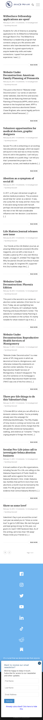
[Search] (31, 4)
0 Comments (20, 23)
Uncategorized (32, 23)
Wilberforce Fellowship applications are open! (17, 18)
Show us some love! (14, 505)
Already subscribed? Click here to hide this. (21, 707)
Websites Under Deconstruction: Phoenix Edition (18, 284)
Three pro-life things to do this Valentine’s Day (19, 398)
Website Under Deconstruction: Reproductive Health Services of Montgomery (21, 339)
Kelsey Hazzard (12, 26)
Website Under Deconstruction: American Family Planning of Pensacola (21, 75)
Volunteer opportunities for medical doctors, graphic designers (19, 131)
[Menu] (37, 4)
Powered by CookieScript (21, 717)
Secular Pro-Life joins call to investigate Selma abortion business (20, 452)
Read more (33, 65)
